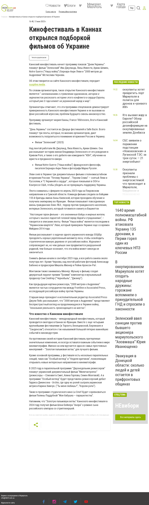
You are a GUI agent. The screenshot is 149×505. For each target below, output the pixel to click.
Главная (4, 17)
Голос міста (51, 12)
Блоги (71, 5)
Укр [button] (131, 8)
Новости (54, 5)
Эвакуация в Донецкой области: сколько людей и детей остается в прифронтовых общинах (129, 369)
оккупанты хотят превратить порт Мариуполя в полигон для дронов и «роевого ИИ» (135, 98)
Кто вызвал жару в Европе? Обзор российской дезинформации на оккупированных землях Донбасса (135, 123)
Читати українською (39, 58)
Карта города (121, 5)
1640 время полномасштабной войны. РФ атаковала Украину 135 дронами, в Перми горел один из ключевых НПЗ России (131, 231)
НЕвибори (127, 405)
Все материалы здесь (130, 417)
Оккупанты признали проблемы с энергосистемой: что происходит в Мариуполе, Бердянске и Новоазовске (134, 182)
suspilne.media (37, 84)
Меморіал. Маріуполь (94, 5)
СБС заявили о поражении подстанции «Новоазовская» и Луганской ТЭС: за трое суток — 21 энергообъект (134, 151)
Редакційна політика (68, 12)
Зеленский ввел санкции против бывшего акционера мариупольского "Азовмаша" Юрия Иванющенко (130, 332)
